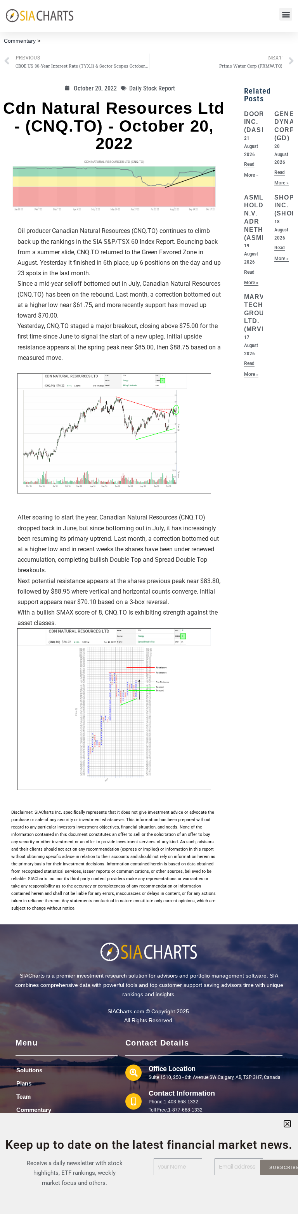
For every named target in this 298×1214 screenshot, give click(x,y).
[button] (285, 14)
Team (23, 1096)
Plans (23, 1083)
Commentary (20, 41)
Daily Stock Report (152, 88)
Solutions (29, 1070)
